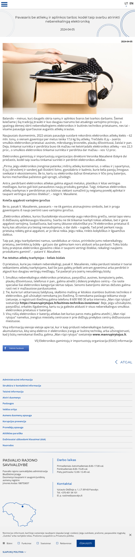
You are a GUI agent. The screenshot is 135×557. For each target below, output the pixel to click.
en (131, 3)
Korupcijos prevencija (14, 421)
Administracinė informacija (18, 379)
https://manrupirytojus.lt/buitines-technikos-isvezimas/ (59, 303)
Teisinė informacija (13, 391)
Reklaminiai (65, 543)
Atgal (126, 362)
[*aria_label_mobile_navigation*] (4, 4)
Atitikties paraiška (13, 433)
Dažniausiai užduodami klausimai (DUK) (24, 439)
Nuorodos (8, 445)
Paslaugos (8, 403)
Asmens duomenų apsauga (17, 415)
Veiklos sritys (10, 409)
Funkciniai (26, 543)
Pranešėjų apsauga (13, 427)
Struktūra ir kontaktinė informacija (22, 385)
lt (126, 3)
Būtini (9, 543)
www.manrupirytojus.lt (109, 334)
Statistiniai (46, 543)
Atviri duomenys (12, 397)
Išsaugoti (85, 543)
